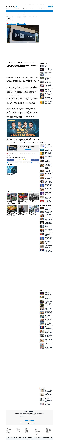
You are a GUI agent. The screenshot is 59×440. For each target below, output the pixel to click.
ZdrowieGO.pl (8, 432)
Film (26, 433)
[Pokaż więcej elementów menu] (52, 9)
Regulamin (24, 437)
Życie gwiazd (27, 432)
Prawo (36, 428)
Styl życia (36, 434)
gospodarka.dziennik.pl (12, 14)
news (16, 14)
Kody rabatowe (27, 429)
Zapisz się (29, 420)
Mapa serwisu (38, 437)
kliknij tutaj (34, 423)
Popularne (30, 191)
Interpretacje (8, 433)
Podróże (18, 434)
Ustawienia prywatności (45, 437)
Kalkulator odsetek (48, 432)
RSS (51, 437)
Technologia (18, 429)
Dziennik (7, 14)
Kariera (20, 437)
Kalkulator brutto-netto (49, 433)
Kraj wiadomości (36, 191)
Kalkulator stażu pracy (49, 430)
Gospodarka (18, 430)
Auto (17, 428)
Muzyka (26, 434)
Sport (17, 432)
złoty (13, 157)
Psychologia (36, 433)
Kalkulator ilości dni (48, 429)
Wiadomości (18, 431)
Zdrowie (18, 433)
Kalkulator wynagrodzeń (49, 434)
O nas (11, 437)
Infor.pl (7, 428)
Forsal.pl (8, 431)
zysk (22, 157)
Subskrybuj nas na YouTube (12, 23)
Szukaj (51, 6)
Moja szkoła (27, 431)
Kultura (26, 435)
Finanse (36, 429)
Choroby (36, 432)
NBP (10, 157)
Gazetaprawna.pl (9, 429)
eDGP (7, 430)
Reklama (15, 437)
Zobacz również (28, 149)
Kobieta (26, 428)
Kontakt (8, 437)
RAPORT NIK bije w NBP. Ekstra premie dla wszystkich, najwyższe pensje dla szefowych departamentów (26, 147)
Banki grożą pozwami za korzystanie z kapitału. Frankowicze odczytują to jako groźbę (12, 174)
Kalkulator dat (47, 428)
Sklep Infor (8, 434)
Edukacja (26, 430)
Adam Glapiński (17, 157)
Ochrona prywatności (31, 437)
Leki (35, 430)
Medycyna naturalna (37, 431)
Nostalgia (18, 435)
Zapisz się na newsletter (22, 23)
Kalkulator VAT (48, 431)
